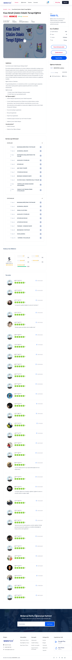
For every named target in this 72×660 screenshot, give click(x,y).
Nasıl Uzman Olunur (24, 640)
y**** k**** (18, 344)
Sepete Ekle (59, 58)
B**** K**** (18, 394)
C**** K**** (18, 501)
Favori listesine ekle (59, 47)
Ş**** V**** (18, 477)
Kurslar (16, 2)
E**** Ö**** (18, 443)
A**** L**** (18, 433)
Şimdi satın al (58, 52)
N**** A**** (18, 335)
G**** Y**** (18, 575)
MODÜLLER (10, 143)
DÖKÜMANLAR (10, 198)
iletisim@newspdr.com (9, 649)
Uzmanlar (35, 2)
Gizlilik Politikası (34, 642)
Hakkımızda (33, 640)
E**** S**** (18, 300)
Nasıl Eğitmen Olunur (24, 642)
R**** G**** (18, 463)
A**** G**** (18, 595)
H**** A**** (18, 322)
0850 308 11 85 (8, 647)
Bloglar (44, 642)
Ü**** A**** (18, 510)
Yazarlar (30, 2)
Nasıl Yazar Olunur (24, 645)
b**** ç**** (18, 486)
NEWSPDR (14, 657)
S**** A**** (18, 453)
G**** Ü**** (18, 290)
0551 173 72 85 (8, 644)
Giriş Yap (57, 2)
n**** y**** (18, 374)
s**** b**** (18, 413)
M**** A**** (18, 536)
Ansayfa (5, 9)
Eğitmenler (23, 2)
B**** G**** (18, 280)
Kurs (9, 9)
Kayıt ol (65, 2)
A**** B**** (18, 585)
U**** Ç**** (18, 404)
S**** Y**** (18, 312)
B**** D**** (18, 364)
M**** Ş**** (18, 566)
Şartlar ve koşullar (35, 645)
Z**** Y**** (18, 423)
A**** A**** (18, 556)
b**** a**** (18, 354)
